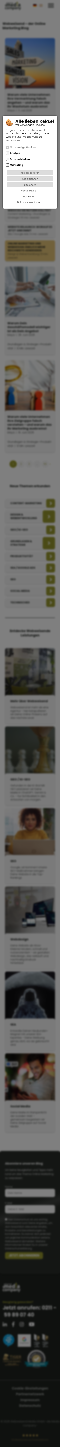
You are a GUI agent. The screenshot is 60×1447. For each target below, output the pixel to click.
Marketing (16, 165)
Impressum (28, 196)
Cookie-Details (28, 190)
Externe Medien (20, 159)
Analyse (15, 153)
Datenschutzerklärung (28, 202)
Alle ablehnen (30, 179)
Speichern (30, 185)
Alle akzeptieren (30, 173)
